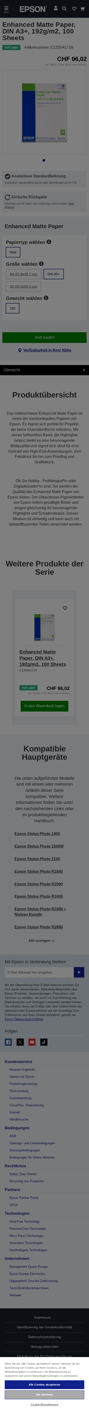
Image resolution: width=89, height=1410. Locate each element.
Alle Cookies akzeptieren (44, 1384)
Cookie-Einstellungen (44, 1404)
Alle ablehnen (44, 1394)
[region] (44, 1383)
